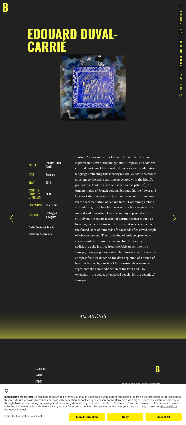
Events (180, 32)
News (180, 77)
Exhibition (180, 17)
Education (180, 46)
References (180, 63)
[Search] (181, 95)
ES (180, 6)
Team (180, 87)
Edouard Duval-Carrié (172, 218)
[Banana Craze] (5, 8)
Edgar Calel (13, 218)
